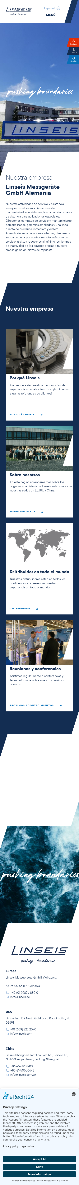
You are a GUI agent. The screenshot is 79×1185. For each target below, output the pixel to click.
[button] (51, 8)
